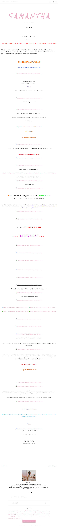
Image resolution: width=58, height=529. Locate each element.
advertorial (20, 511)
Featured (10, 511)
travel (49, 516)
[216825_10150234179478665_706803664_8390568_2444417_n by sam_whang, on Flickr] (29, 245)
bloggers (35, 511)
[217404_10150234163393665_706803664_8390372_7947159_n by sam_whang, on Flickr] (29, 319)
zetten (20, 518)
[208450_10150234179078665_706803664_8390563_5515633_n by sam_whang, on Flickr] (29, 260)
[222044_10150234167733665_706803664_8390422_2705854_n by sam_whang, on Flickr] (42, 311)
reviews (48, 514)
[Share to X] (29, 434)
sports (38, 516)
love (22, 515)
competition (25, 512)
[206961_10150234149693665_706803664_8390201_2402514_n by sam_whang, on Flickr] (29, 98)
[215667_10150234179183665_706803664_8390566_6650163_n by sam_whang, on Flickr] (29, 429)
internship (19, 514)
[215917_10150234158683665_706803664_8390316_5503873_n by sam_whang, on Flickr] (29, 292)
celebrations (10, 513)
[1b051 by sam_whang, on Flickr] (29, 424)
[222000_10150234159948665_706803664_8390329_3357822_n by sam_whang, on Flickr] (29, 270)
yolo (17, 518)
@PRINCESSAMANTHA (29, 521)
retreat (45, 514)
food (38, 513)
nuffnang (34, 514)
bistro (32, 511)
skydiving (19, 516)
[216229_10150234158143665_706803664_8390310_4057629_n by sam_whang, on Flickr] (15, 173)
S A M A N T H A (29, 16)
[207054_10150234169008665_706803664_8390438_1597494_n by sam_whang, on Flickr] (29, 382)
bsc (38, 511)
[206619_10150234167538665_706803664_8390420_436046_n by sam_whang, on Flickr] (29, 334)
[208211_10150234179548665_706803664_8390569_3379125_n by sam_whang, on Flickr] (29, 253)
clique (17, 513)
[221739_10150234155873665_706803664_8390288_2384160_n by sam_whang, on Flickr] (29, 211)
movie (30, 514)
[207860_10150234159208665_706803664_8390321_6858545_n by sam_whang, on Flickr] (29, 300)
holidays (15, 515)
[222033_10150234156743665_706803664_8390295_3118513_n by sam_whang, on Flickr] (29, 180)
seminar (16, 516)
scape (9, 516)
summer (41, 516)
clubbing (21, 512)
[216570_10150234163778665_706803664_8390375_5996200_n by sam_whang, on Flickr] (29, 326)
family (35, 513)
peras (39, 514)
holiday (10, 514)
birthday (27, 511)
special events (26, 516)
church (14, 513)
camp (44, 511)
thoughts (45, 516)
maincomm (27, 514)
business (40, 511)
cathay (49, 511)
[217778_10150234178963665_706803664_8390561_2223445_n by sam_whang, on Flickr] (29, 158)
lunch (24, 514)
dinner (28, 512)
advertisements (15, 511)
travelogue (10, 518)
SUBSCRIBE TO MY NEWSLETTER (10, 1)
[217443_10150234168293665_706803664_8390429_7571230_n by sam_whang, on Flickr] (29, 285)
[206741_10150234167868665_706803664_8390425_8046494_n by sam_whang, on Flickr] (15, 311)
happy (49, 513)
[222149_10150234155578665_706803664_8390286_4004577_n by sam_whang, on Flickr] (29, 188)
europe (31, 513)
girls (45, 512)
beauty (24, 511)
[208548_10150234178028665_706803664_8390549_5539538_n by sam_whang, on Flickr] (29, 401)
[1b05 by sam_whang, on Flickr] (29, 86)
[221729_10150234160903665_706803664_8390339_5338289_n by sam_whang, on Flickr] (15, 307)
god (46, 513)
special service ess (33, 516)
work (16, 518)
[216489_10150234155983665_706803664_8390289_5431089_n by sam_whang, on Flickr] (29, 219)
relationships (42, 514)
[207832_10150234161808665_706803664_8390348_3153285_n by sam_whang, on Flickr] (29, 277)
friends (42, 513)
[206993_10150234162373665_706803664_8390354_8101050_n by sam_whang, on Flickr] (29, 349)
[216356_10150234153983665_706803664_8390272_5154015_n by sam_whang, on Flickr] (29, 109)
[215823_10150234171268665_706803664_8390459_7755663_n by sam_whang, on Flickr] (29, 386)
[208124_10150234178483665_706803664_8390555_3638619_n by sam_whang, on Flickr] (29, 165)
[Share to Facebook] (32, 434)
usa (12, 518)
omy (37, 514)
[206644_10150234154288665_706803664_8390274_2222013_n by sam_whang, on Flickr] (29, 144)
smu (22, 516)
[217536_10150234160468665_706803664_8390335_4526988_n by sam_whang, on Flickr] (42, 307)
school (13, 516)
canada (46, 511)
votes (14, 518)
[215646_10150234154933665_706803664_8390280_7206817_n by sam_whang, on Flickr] (29, 73)
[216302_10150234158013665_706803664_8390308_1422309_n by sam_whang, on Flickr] (42, 173)
